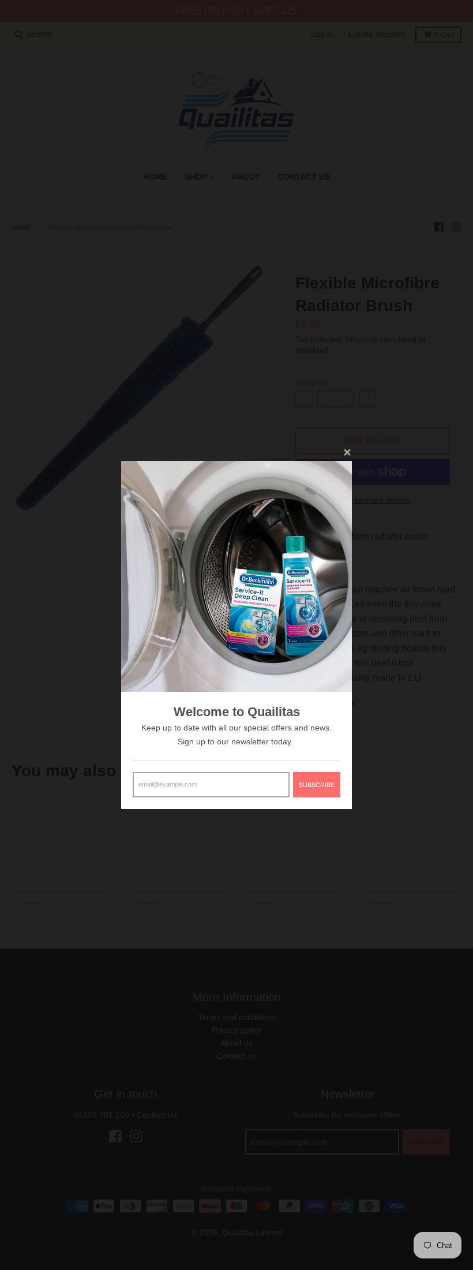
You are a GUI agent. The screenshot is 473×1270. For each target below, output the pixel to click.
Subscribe (317, 784)
